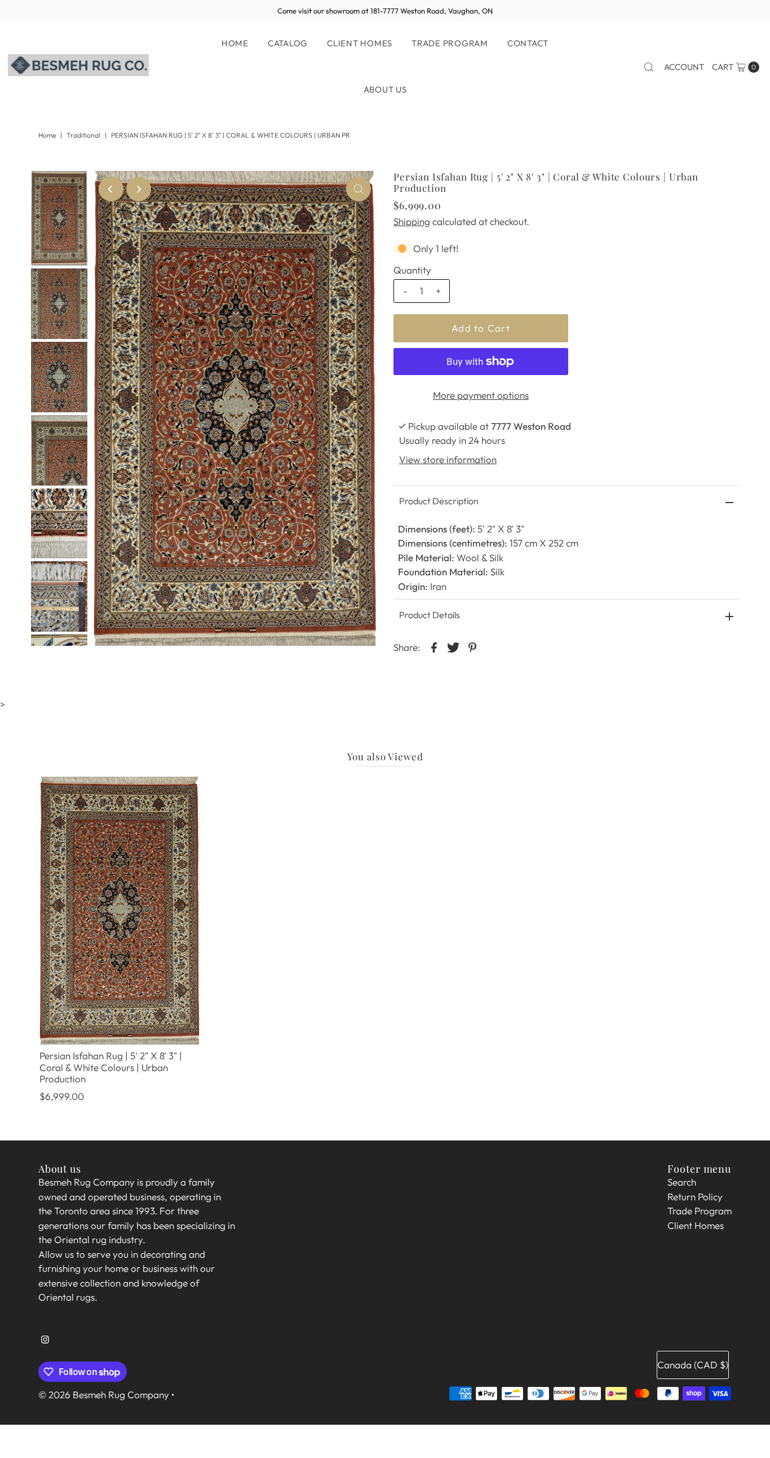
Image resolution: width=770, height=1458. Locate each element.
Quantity (412, 270)
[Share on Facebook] (434, 646)
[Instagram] (45, 1344)
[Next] (138, 189)
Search (681, 1182)
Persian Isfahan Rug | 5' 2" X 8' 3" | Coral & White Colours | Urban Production (110, 1067)
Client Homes (359, 43)
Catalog (288, 43)
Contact (527, 43)
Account (684, 66)
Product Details (429, 614)
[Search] (649, 67)
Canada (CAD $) (692, 1365)
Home (235, 43)
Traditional (83, 135)
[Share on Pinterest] (472, 646)
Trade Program (449, 43)
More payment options (481, 395)
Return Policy (695, 1196)
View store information (448, 459)
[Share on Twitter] (453, 646)
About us (385, 89)
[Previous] (111, 189)
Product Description (439, 500)
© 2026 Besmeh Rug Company (103, 1394)
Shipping (411, 221)
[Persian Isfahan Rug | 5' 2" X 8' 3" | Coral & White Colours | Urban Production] (119, 911)
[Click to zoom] (358, 189)
